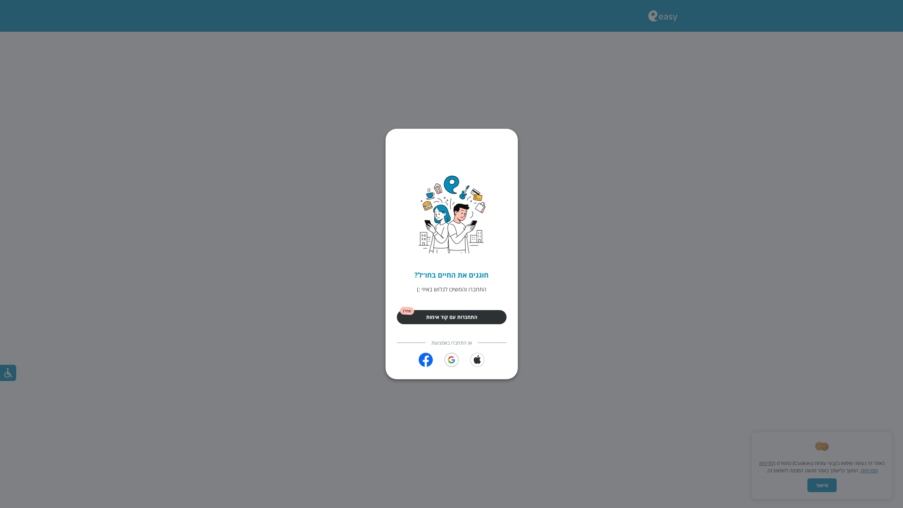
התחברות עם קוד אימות (451, 317)
